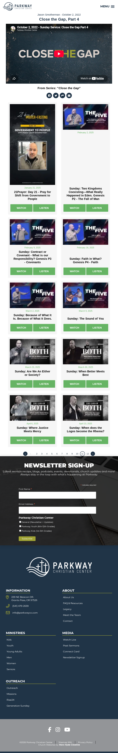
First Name (25, 489)
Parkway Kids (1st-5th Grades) (37, 531)
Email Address (27, 504)
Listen (44, 208)
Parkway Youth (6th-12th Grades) (38, 526)
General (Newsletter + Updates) (37, 522)
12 (88, 454)
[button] (107, 6)
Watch (21, 208)
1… (31, 454)
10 (77, 454)
